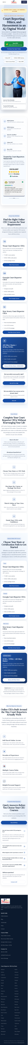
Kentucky (2, 991)
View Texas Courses (13, 264)
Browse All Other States (13, 679)
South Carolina (17, 1020)
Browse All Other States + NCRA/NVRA (13, 366)
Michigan (16, 996)
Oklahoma (16, 1015)
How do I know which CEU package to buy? (11, 831)
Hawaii (1, 983)
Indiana (15, 985)
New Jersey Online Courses (6, 938)
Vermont (2, 1028)
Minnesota (2, 999)
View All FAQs (13, 822)
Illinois (1, 985)
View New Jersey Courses (13, 332)
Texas (1, 1026)
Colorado (16, 974)
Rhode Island (3, 1020)
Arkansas (16, 972)
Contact (2, 928)
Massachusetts (3, 996)
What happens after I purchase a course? (12, 852)
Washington (2, 1031)
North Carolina (3, 1012)
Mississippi (16, 999)
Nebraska (2, 1004)
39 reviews (16, 174)
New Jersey (16, 1007)
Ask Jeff (13, 400)
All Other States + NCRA (5, 945)
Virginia (15, 1028)
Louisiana (16, 991)
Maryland (16, 993)
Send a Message (4, 958)
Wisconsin (2, 1034)
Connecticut (2, 977)
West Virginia (17, 1031)
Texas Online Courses (5, 935)
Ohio (1, 1015)
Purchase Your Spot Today (13, 49)
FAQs (1, 925)
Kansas (15, 988)
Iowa (1, 988)
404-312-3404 (3, 951)
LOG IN (23, 2)
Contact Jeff (13, 882)
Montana (16, 1001)
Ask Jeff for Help (13, 383)
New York (16, 1009)
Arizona (2, 972)
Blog (1, 919)
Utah (15, 1026)
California (2, 974)
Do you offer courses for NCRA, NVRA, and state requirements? (11, 865)
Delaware (16, 977)
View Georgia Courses (13, 298)
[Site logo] (13, 2)
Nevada (15, 1004)
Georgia (15, 980)
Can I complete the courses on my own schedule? (11, 846)
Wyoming (16, 1034)
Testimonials (3, 922)
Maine (1, 993)
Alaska (15, 969)
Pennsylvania (16, 1018)
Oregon (2, 1018)
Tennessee (16, 1023)
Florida (1, 980)
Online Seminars (3, 916)
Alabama (2, 969)
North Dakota (17, 1012)
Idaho (15, 983)
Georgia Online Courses (5, 942)
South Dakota (3, 1023)
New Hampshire (3, 1007)
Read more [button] (6, 193)
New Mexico (3, 1009)
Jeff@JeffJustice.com (5, 955)
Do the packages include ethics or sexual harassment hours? (12, 858)
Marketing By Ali (20, 1042)
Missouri (2, 1001)
